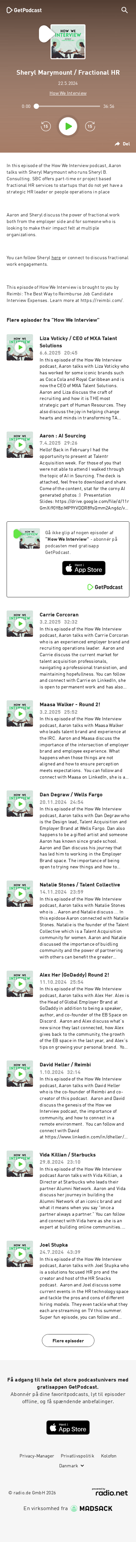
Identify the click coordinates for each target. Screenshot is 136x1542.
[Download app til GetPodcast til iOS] (84, 568)
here (56, 258)
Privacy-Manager (36, 1456)
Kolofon (109, 1456)
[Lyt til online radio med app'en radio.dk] (110, 1491)
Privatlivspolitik (77, 1456)
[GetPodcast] (24, 10)
